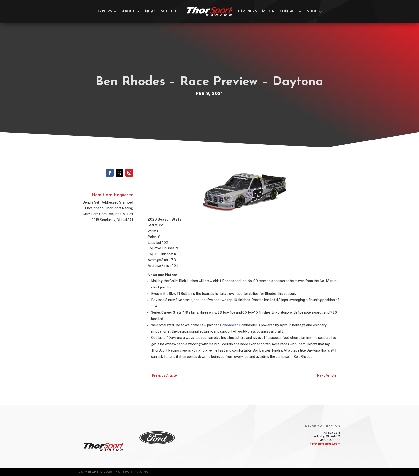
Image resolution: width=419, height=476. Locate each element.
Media (268, 11)
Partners (247, 11)
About (128, 11)
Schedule (171, 11)
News (150, 11)
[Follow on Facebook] (110, 173)
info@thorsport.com (324, 443)
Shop (312, 11)
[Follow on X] (119, 173)
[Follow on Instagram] (129, 173)
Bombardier (229, 325)
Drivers (104, 11)
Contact (288, 11)
